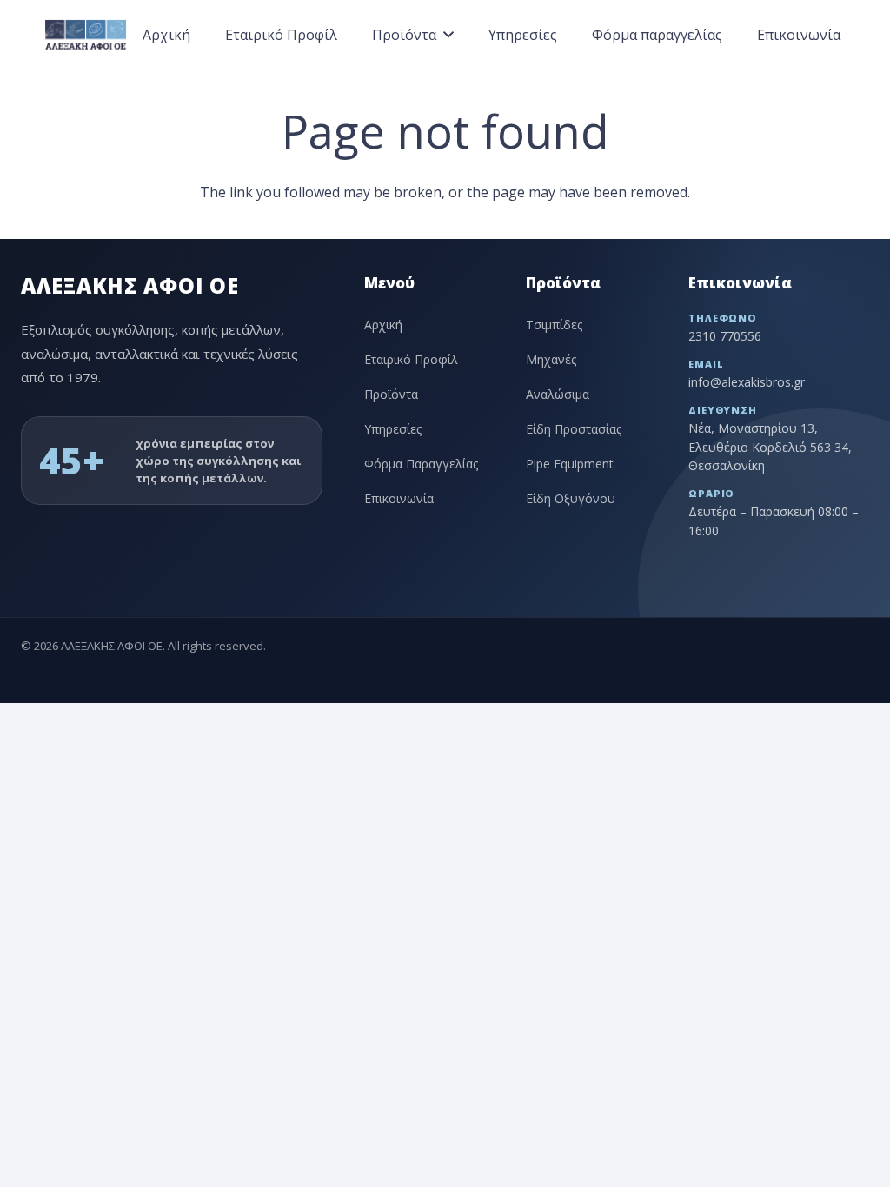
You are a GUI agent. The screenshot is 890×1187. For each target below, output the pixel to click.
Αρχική (383, 324)
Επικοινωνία (399, 498)
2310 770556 (724, 336)
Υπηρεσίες (393, 429)
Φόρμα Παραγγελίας (421, 463)
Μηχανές (551, 359)
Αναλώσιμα (557, 394)
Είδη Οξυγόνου (570, 498)
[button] (448, 34)
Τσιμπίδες (554, 324)
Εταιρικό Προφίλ (411, 359)
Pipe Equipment (570, 463)
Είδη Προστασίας (573, 429)
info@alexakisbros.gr (746, 382)
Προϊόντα (391, 394)
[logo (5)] (85, 35)
